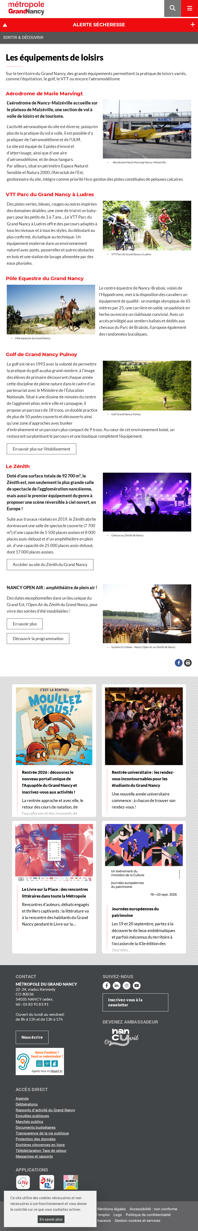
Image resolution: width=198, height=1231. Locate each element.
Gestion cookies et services (137, 1220)
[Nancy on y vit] (121, 1037)
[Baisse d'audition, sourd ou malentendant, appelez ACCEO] (40, 1061)
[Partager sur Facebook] (179, 662)
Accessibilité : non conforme (153, 1209)
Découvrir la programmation (38, 638)
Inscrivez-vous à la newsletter (125, 1002)
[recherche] (173, 8)
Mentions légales (111, 1209)
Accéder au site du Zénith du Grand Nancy (50, 564)
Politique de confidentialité (148, 1214)
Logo (117, 1214)
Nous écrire (32, 1037)
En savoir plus (51, 1219)
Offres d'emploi (97, 1214)
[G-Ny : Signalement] (25, 1182)
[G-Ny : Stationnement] (50, 1182)
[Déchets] (71, 1182)
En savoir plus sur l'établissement (41, 448)
